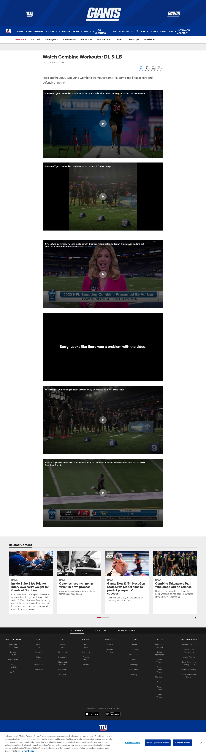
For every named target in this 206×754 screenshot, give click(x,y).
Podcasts (62, 674)
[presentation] (196, 618)
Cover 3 (38, 652)
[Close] (201, 742)
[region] (103, 743)
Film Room (62, 669)
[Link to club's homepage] (8, 31)
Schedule (109, 645)
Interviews (62, 657)
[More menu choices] (132, 31)
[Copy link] (159, 69)
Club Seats (159, 677)
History (86, 664)
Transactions (134, 669)
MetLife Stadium (189, 645)
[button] (103, 123)
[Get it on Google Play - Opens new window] (113, 715)
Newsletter (38, 664)
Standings (134, 664)
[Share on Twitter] (147, 70)
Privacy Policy (27, 751)
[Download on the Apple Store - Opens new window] (92, 714)
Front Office (134, 654)
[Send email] (153, 70)
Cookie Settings (132, 742)
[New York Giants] (103, 728)
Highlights (62, 652)
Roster (134, 645)
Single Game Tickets (159, 669)
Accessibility (13, 659)
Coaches (134, 649)
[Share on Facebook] (141, 70)
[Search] (137, 31)
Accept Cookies (182, 742)
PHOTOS (86, 640)
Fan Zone (13, 672)
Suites (159, 682)
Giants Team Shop (189, 669)
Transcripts (38, 669)
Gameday (86, 652)
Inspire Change (189, 657)
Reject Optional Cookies (157, 742)
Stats (134, 659)
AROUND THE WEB (189, 640)
